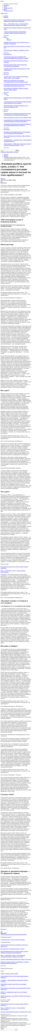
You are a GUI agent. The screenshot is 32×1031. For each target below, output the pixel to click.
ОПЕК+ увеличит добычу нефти (9, 973)
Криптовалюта (8, 54)
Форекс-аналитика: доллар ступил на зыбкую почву (17, 117)
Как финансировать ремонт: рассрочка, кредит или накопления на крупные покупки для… (17, 85)
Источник (3, 929)
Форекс (6, 111)
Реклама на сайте (8, 10)
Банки (5, 37)
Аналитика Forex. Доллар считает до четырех (13, 939)
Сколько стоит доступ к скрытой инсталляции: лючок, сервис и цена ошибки (16, 77)
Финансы (6, 74)
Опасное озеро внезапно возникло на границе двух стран (16, 1011)
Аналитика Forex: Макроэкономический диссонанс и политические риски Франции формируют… (17, 114)
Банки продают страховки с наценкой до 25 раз (16, 50)
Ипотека (9, 39)
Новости (6, 17)
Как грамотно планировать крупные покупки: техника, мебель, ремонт (16, 89)
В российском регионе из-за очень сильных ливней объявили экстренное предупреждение (17, 20)
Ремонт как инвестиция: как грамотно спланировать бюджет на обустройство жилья (16, 81)
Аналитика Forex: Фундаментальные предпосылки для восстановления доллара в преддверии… (17, 120)
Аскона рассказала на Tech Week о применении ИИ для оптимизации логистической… (17, 102)
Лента (5, 6)
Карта (5, 9)
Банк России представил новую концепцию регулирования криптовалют (15, 65)
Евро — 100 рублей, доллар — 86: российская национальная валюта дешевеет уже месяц (16, 24)
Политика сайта (8, 8)
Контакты (6, 5)
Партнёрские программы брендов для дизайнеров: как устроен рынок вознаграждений (17, 132)
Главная (6, 16)
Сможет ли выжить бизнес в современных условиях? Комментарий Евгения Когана (15, 32)
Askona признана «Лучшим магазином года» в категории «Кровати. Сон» (16, 106)
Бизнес (5, 93)
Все (8, 38)
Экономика (7, 129)
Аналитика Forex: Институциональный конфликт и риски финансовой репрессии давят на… (17, 124)
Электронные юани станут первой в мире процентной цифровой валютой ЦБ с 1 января (16, 57)
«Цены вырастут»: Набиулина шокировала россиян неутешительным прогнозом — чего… (17, 144)
